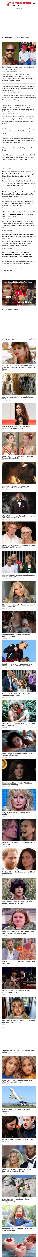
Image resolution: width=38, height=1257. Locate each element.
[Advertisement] (19, 21)
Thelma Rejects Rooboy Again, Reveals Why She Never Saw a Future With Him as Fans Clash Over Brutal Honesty (19, 214)
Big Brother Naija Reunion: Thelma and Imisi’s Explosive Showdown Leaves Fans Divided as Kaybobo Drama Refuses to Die (18, 194)
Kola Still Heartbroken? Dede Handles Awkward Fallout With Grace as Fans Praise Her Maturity (19, 235)
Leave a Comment (7, 187)
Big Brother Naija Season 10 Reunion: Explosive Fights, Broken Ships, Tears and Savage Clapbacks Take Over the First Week (17, 254)
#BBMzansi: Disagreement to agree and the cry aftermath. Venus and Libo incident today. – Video (18, 131)
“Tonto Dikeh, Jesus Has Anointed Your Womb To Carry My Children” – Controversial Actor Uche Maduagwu (18, 88)
